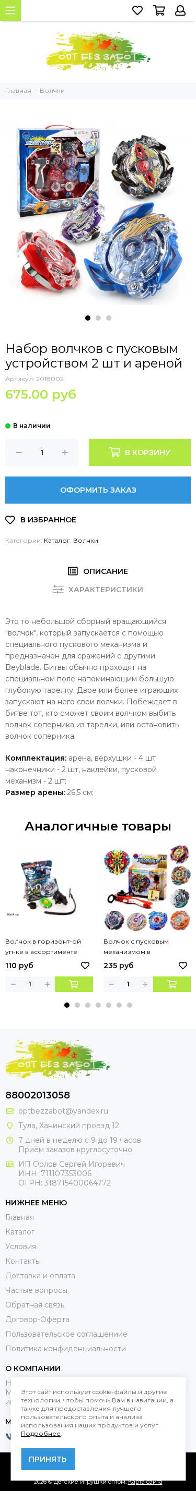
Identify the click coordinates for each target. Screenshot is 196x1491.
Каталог (57, 540)
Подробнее (41, 1433)
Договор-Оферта (37, 1319)
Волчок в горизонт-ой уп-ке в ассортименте (43, 946)
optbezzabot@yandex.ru (63, 1111)
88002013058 (37, 1095)
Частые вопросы (36, 1290)
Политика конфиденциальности (65, 1348)
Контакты (23, 1261)
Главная (19, 1217)
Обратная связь (34, 1305)
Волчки (85, 540)
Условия (20, 1246)
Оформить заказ (98, 490)
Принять (48, 1459)
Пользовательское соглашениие (66, 1334)
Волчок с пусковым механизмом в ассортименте (136, 947)
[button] (87, 318)
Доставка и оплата (40, 1275)
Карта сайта (145, 1481)
